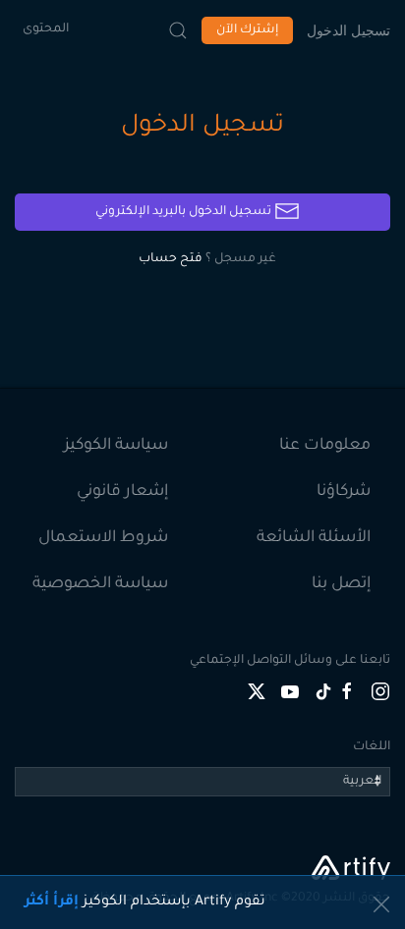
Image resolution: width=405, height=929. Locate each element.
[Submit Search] (178, 30)
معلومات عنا (325, 446)
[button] (381, 904)
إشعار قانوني (122, 492)
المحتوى (46, 29)
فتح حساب (170, 259)
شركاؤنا (344, 492)
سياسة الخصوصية (100, 584)
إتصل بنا (341, 584)
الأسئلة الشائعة (314, 538)
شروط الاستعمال (103, 538)
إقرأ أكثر (52, 902)
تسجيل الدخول (348, 30)
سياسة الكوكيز (116, 446)
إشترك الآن (247, 30)
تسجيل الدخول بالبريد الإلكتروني (184, 212)
